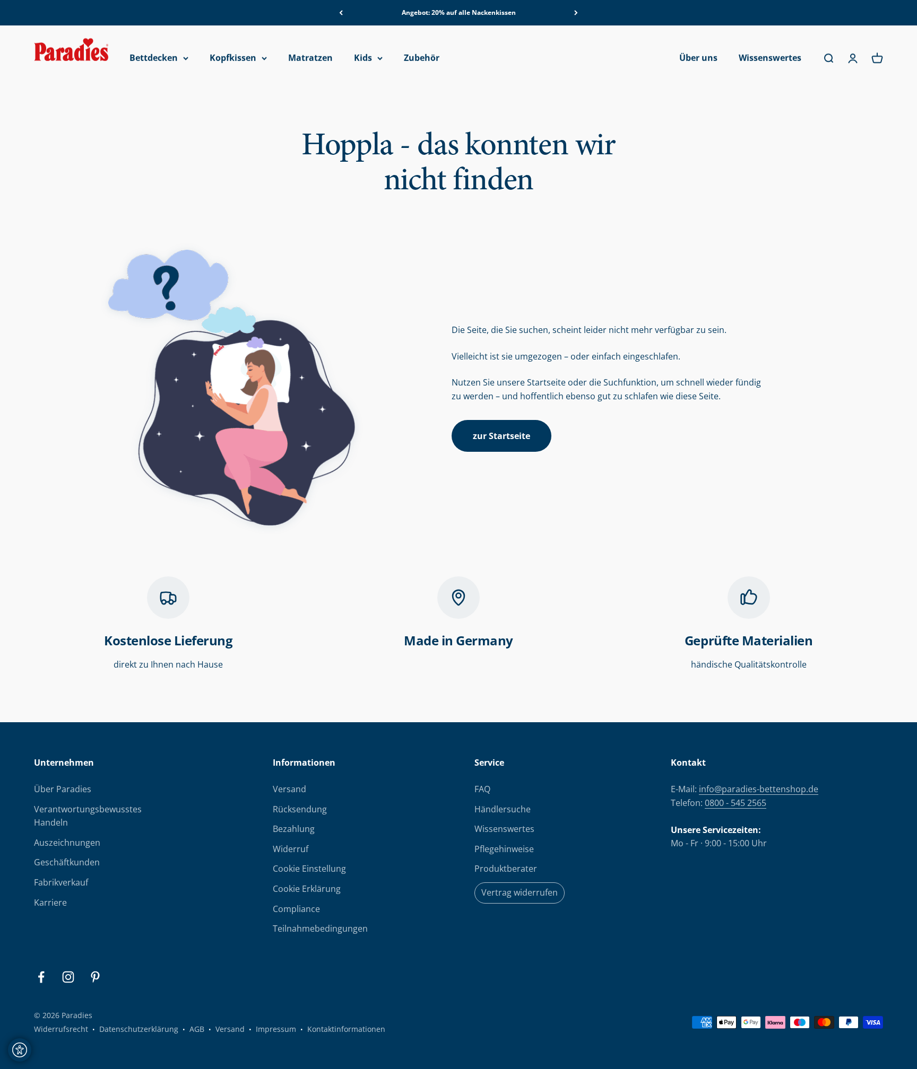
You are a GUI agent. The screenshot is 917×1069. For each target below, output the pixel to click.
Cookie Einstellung (309, 868)
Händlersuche (502, 809)
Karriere (50, 902)
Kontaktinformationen (346, 1029)
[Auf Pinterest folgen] (95, 977)
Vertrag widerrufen (519, 892)
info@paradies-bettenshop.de (758, 789)
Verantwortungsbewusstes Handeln (88, 816)
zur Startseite (501, 436)
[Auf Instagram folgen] (68, 977)
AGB (196, 1029)
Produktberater (505, 868)
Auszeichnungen (67, 842)
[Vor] (576, 12)
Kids (363, 58)
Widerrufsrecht (61, 1029)
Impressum (276, 1029)
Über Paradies (62, 789)
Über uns (698, 58)
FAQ (482, 789)
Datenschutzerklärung (138, 1029)
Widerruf (290, 849)
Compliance (296, 909)
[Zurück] (341, 12)
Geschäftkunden (67, 862)
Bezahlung (294, 829)
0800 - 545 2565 (735, 803)
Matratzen (310, 58)
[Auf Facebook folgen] (41, 977)
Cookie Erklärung (307, 889)
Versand (289, 789)
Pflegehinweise (504, 849)
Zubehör (421, 58)
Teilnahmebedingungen (320, 928)
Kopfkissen (233, 58)
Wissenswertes (770, 58)
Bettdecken (153, 58)
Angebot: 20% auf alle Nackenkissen (459, 12)
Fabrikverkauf (61, 882)
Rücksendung (300, 809)
